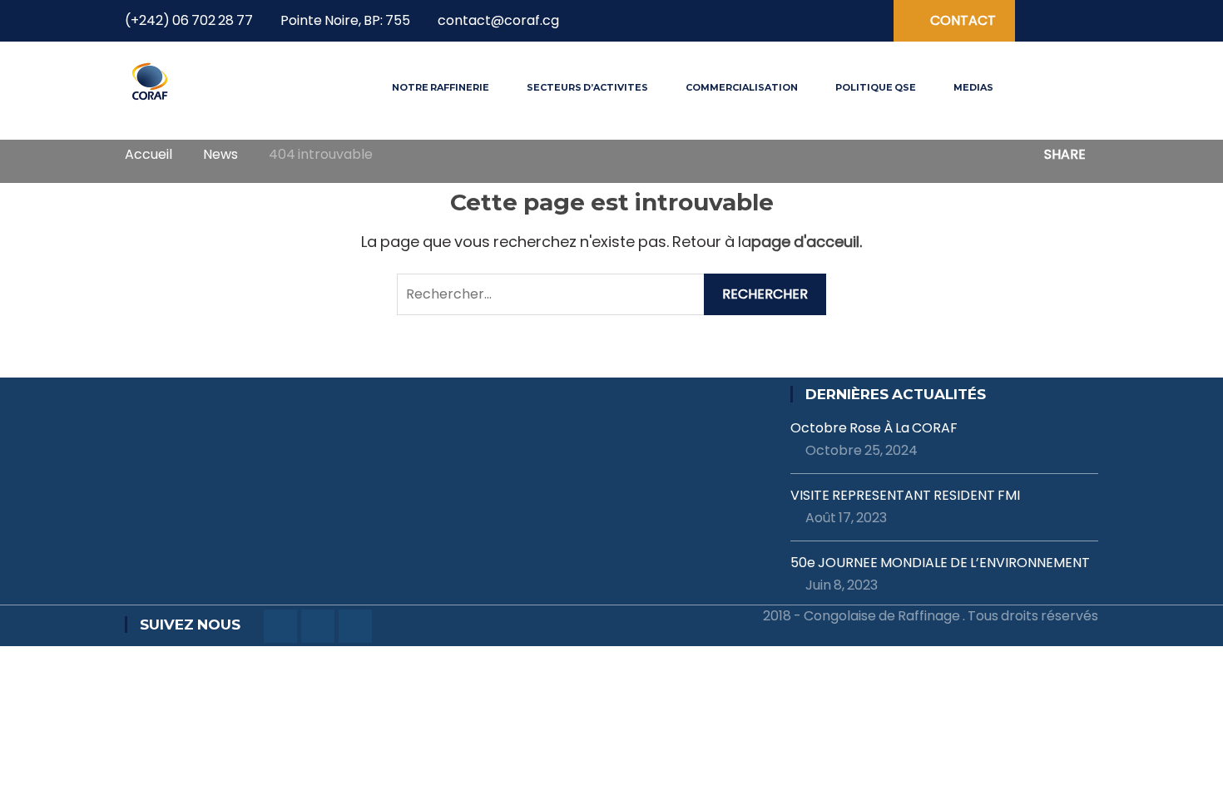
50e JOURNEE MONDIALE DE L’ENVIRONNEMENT (940, 563)
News (220, 154)
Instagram (834, 21)
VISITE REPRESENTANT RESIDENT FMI (905, 495)
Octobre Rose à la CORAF (874, 428)
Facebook (778, 21)
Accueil (148, 154)
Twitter (806, 21)
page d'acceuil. (806, 241)
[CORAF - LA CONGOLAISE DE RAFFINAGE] (150, 80)
